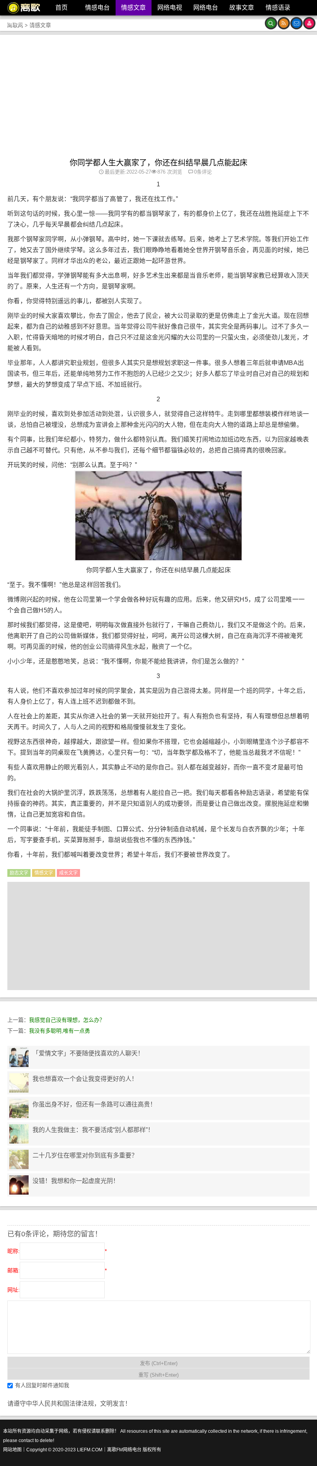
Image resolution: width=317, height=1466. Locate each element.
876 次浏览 (169, 172)
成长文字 (68, 873)
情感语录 (278, 7)
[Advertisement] (158, 100)
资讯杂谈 (19, 23)
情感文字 (43, 873)
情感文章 (133, 7)
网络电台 (205, 7)
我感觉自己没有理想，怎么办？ (67, 1020)
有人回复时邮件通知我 (42, 1385)
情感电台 (97, 7)
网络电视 (169, 7)
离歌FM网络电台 (124, 1449)
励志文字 (19, 873)
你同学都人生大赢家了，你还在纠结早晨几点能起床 (158, 163)
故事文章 (241, 7)
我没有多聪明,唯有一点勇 (59, 1031)
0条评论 (203, 172)
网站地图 (12, 1449)
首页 (61, 7)
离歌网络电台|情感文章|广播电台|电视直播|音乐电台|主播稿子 (21, 7)
